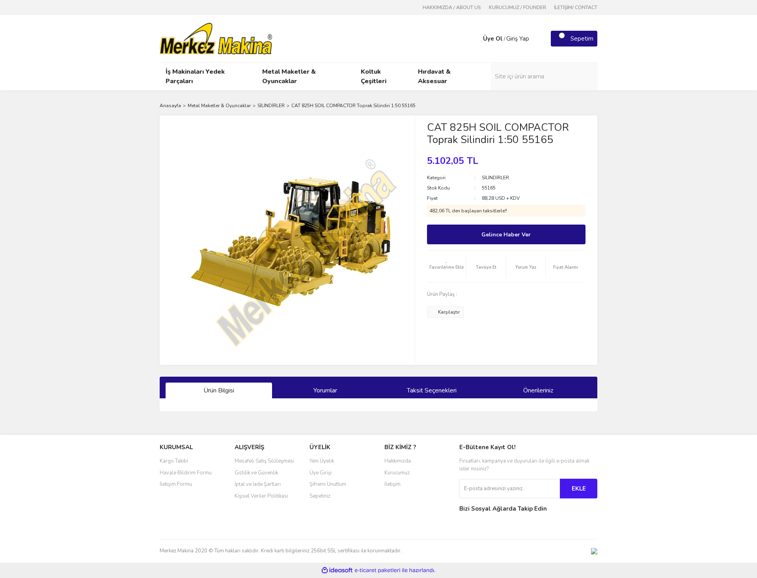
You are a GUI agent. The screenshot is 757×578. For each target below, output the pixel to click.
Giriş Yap (517, 39)
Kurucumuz (397, 472)
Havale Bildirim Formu (186, 472)
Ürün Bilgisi (218, 390)
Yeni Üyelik (322, 461)
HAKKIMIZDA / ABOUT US (452, 7)
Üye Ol (493, 39)
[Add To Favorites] (446, 266)
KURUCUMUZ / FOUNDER (517, 7)
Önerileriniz (538, 390)
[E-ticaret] (377, 570)
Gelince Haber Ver (506, 234)
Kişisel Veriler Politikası (261, 496)
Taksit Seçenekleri (432, 390)
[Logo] (216, 38)
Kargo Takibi (174, 461)
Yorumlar (325, 390)
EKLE (579, 489)
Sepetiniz (320, 496)
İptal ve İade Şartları (258, 484)
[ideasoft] (337, 570)
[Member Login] (475, 39)
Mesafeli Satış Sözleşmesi (264, 461)
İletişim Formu (176, 484)
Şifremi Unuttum (328, 484)
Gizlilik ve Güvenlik (256, 472)
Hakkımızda (397, 461)
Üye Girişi (321, 472)
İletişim (392, 484)
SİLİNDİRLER (495, 178)
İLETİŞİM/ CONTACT (575, 7)
